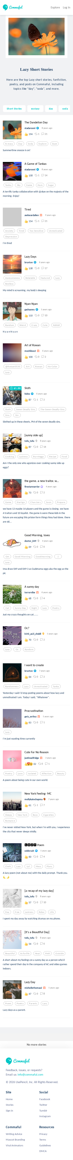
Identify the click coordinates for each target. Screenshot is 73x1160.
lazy (57, 278)
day (51, 108)
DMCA (43, 1151)
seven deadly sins (25, 409)
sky (19, 185)
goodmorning (43, 556)
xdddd (56, 325)
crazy (34, 325)
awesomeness (12, 278)
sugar (51, 185)
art (27, 366)
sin (17, 415)
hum (40, 185)
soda (65, 108)
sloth (8, 409)
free (17, 912)
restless (9, 284)
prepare (61, 502)
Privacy (43, 1134)
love (20, 773)
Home (9, 1099)
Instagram (45, 1116)
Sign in (9, 1110)
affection (47, 773)
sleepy (8, 815)
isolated (32, 773)
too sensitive (36, 231)
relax (41, 912)
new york (22, 815)
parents (33, 1003)
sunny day (20, 608)
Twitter (43, 1104)
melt (47, 953)
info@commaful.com (30, 1074)
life (52, 912)
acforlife (25, 953)
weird (22, 325)
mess (38, 866)
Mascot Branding (15, 1139)
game (29, 185)
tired (21, 231)
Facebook (44, 1099)
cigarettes (48, 815)
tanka (8, 185)
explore (43, 143)
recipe (52, 456)
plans (49, 866)
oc (17, 649)
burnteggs (38, 456)
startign (21, 502)
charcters (35, 502)
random (9, 325)
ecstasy (35, 108)
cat (7, 608)
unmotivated (56, 231)
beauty (60, 773)
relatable (30, 278)
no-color (52, 366)
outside (59, 953)
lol (28, 866)
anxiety (9, 231)
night (34, 608)
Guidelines (45, 1145)
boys (35, 815)
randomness (12, 686)
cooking (9, 456)
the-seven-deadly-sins (52, 409)
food (64, 456)
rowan (38, 366)
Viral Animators (14, 1145)
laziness (23, 456)
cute (45, 325)
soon (48, 502)
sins (7, 415)
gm (7, 556)
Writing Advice (14, 1134)
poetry (56, 608)
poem (8, 1003)
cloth (8, 866)
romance (10, 820)
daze (54, 143)
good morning (22, 556)
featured (45, 278)
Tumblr (43, 1110)
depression (11, 236)
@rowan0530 (12, 366)
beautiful (10, 953)
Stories (9, 1104)
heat (37, 953)
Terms (42, 1139)
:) (58, 556)
